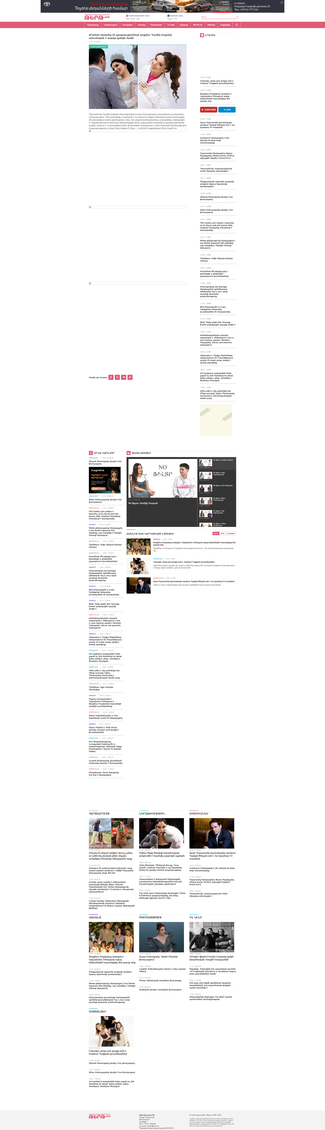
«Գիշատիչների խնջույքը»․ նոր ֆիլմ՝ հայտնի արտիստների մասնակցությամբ (210, 998)
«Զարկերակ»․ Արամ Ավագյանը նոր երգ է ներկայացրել (104, 773)
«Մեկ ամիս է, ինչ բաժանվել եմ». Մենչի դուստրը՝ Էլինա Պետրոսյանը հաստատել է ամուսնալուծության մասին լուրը (217, 394)
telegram (123, 377)
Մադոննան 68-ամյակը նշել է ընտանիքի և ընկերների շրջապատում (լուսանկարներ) (214, 273)
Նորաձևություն (152, 813)
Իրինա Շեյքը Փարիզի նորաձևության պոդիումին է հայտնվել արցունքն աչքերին (162, 854)
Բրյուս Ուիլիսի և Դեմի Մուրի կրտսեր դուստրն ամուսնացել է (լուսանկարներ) (104, 729)
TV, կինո (195, 917)
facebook (110, 377)
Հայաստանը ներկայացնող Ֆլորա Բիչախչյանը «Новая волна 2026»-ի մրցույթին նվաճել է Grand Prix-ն (217, 155)
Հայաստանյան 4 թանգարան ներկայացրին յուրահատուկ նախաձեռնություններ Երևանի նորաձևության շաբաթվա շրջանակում (160, 881)
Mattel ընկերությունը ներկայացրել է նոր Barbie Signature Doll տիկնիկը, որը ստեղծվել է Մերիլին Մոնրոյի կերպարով (217, 244)
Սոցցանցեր (93, 458)
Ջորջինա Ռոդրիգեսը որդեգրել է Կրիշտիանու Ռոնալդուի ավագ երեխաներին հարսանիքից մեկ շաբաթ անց (215, 97)
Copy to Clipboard (130, 377)
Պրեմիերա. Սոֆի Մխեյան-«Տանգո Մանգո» (216, 259)
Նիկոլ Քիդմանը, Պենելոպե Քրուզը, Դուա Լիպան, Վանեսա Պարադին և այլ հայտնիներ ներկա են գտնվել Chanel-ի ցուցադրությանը (160, 867)
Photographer (98, 46)
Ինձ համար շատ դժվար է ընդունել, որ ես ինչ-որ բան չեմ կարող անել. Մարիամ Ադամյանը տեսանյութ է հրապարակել (217, 226)
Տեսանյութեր (141, 452)
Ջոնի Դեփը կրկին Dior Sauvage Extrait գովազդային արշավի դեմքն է (217, 323)
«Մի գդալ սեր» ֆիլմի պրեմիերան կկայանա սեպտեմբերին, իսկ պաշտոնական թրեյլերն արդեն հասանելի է (210, 985)
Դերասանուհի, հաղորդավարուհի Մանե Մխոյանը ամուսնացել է (216, 169)
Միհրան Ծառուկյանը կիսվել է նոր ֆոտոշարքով (216, 198)
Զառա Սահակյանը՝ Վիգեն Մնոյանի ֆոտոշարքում (158, 958)
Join (228, 109)
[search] (237, 17)
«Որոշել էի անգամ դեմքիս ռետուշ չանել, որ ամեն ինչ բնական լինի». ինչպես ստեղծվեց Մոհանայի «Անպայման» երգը (111, 856)
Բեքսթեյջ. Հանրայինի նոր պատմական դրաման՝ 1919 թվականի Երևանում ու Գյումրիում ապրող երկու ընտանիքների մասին (212, 971)
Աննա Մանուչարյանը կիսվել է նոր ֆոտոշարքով (216, 211)
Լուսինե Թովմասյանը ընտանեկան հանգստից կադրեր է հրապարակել (105, 761)
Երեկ (222, 533)
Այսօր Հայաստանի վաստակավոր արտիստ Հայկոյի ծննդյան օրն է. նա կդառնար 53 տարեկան (217, 124)
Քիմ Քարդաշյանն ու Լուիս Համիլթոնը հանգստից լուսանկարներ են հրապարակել (215, 309)
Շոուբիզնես (94, 508)
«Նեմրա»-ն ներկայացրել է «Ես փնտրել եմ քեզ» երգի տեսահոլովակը (214, 140)
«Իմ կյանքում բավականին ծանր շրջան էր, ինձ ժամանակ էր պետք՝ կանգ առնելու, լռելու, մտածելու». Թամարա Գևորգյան (216, 376)
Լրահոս (210, 35)
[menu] (237, 25)
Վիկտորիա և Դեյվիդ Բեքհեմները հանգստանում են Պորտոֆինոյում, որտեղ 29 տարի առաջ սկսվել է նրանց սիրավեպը (216, 359)
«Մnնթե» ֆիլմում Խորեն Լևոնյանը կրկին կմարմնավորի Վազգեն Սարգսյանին (211, 958)
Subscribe (210, 109)
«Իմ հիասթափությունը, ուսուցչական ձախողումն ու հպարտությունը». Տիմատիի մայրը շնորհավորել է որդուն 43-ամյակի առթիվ (105, 746)
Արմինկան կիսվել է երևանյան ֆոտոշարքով (160, 989)
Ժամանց (92, 525)
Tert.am (97, 17)
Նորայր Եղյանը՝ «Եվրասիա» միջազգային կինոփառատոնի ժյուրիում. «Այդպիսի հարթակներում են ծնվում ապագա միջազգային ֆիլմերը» (112, 904)
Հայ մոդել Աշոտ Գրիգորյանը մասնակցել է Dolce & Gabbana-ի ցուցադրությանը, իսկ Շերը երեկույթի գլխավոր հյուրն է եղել (162, 895)
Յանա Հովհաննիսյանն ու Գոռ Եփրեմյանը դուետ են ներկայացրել (105, 716)
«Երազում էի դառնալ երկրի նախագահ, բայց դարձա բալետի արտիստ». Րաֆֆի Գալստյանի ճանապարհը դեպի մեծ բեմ (111, 870)
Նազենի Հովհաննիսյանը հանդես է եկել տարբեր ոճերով (162, 970)
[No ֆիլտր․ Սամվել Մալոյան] (162, 478)
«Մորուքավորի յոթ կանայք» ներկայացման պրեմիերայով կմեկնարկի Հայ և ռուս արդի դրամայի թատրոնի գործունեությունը (214, 291)
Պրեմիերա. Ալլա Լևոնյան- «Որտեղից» (101, 688)
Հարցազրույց (99, 813)
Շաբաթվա (231, 533)
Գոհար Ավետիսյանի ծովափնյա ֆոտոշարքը (160, 980)
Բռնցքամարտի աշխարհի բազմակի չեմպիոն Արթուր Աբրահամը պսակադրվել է (217, 183)
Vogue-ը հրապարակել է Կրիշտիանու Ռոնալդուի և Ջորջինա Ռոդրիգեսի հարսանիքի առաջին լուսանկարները (105, 702)
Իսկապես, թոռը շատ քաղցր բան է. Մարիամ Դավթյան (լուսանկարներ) (217, 82)
